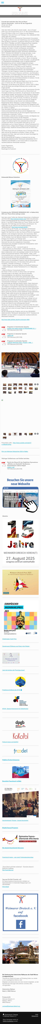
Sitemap (15, 1014)
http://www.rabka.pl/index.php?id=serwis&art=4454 (15, 319)
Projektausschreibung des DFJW (11, 690)
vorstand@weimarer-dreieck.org (11, 1006)
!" (21, 690)
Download (5, 886)
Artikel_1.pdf (10, 467)
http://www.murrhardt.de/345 (19, 227)
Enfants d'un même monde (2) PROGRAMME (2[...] (21, 328)
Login (36, 1014)
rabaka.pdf (10, 335)
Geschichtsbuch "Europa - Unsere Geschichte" (15, 820)
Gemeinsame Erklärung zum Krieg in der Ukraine (15, 646)
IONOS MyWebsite (8, 1021)
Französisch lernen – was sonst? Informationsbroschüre (17, 857)
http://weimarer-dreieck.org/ (18, 219)
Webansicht (35, 1016)
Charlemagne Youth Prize (9, 639)
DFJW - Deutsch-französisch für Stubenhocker (15, 708)
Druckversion (9, 1014)
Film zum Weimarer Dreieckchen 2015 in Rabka (15, 451)
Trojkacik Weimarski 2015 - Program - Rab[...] (20, 342)
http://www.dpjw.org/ (7, 870)
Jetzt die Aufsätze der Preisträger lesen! (13, 670)
